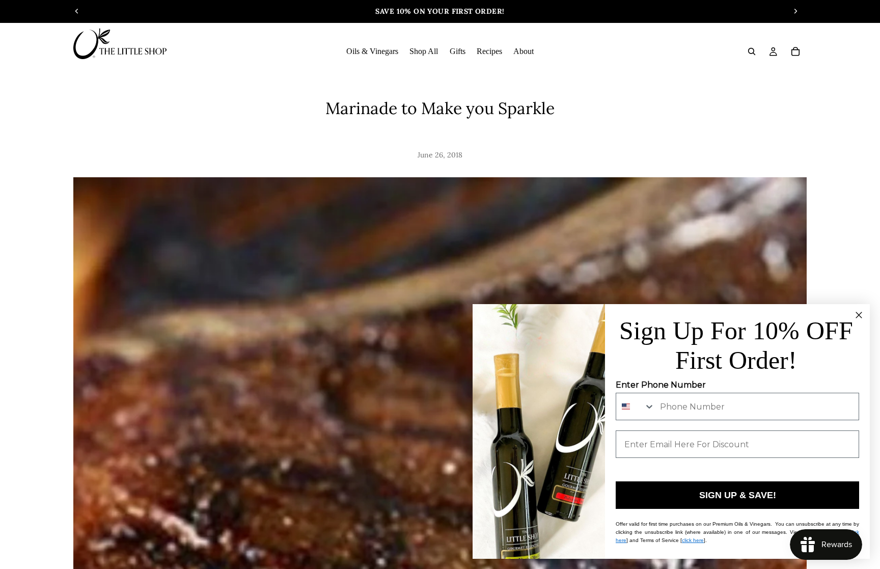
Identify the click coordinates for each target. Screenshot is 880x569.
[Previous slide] (77, 11)
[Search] (751, 51)
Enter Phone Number (661, 385)
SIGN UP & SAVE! (737, 495)
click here (693, 540)
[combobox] (635, 406)
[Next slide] (795, 11)
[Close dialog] (859, 315)
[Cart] (795, 51)
